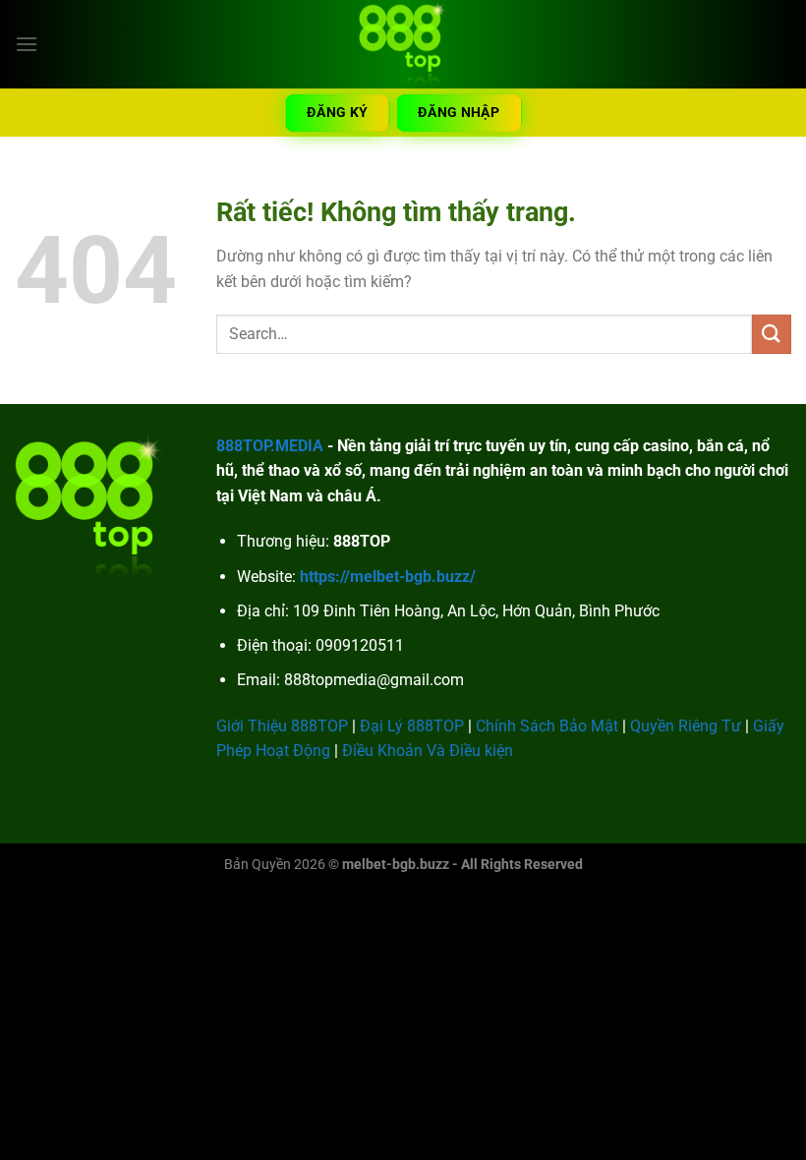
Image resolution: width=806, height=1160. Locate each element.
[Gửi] (771, 334)
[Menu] (26, 44)
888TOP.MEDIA (269, 445)
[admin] (403, 44)
